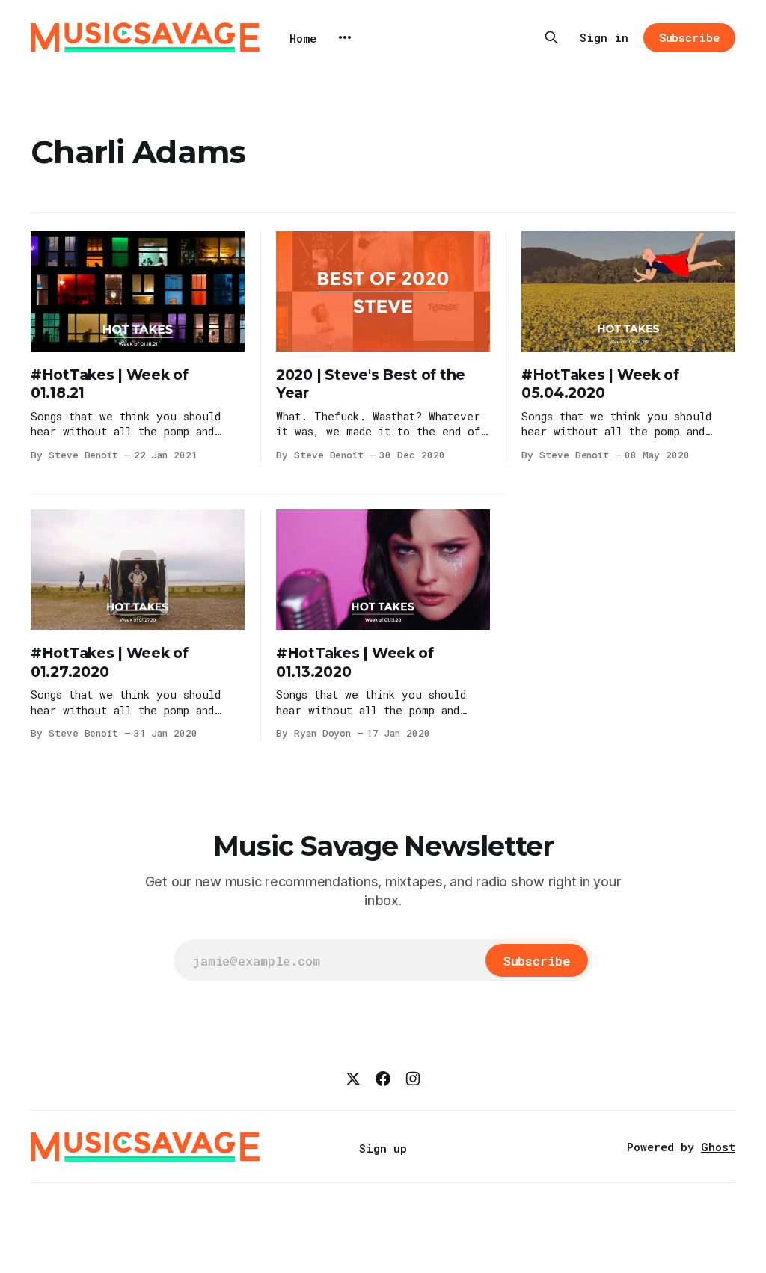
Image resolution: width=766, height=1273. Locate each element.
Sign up (383, 1148)
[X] (353, 1078)
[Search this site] (551, 37)
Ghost (718, 1146)
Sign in (604, 37)
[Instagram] (412, 1078)
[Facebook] (383, 1078)
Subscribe (689, 37)
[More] (345, 37)
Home (302, 38)
